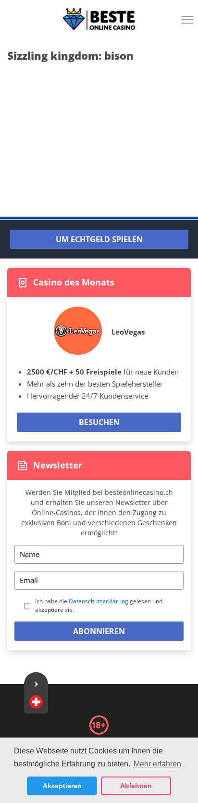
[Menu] (188, 23)
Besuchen (99, 422)
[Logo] (99, 19)
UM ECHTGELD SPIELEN (99, 239)
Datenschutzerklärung (98, 601)
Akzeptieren (62, 786)
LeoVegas (128, 332)
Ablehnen (136, 786)
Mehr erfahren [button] (157, 764)
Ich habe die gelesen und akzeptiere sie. (98, 605)
